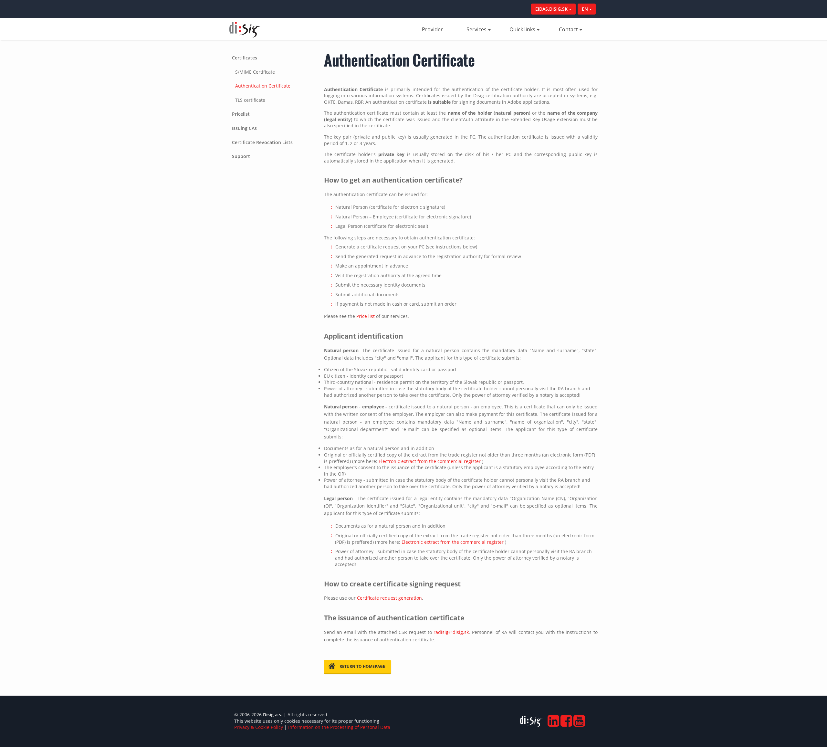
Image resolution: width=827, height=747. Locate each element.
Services (476, 29)
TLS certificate (250, 100)
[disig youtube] (578, 718)
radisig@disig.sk (451, 632)
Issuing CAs (244, 128)
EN (585, 9)
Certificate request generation (389, 598)
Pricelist (241, 114)
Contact (568, 29)
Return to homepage (362, 666)
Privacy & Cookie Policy (258, 727)
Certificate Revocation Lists (262, 142)
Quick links (522, 29)
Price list (365, 316)
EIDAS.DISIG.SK (552, 9)
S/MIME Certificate (255, 72)
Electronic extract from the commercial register (430, 461)
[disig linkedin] (552, 718)
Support (241, 156)
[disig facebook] (565, 718)
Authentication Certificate (262, 86)
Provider (438, 29)
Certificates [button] (244, 58)
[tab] (271, 79)
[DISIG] (531, 722)
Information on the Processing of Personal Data (339, 727)
